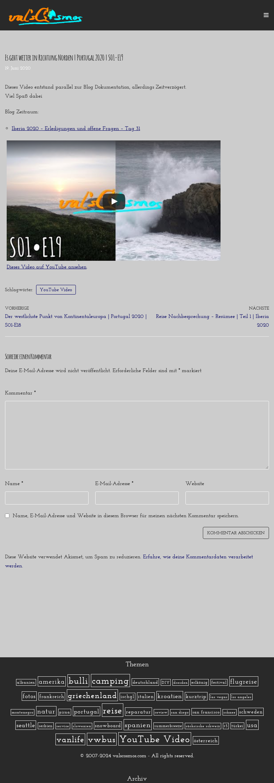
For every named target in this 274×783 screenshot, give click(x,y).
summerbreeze (168, 725)
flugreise (243, 681)
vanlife (70, 739)
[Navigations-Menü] (266, 15)
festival (219, 682)
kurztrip (196, 696)
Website (194, 483)
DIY (166, 682)
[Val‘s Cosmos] (47, 15)
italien (146, 696)
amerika (52, 681)
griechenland (92, 695)
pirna (64, 712)
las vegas (219, 697)
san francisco (206, 711)
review (161, 712)
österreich (206, 740)
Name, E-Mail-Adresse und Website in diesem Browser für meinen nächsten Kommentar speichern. (126, 515)
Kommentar (20, 392)
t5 (226, 726)
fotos (29, 696)
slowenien (82, 726)
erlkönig (199, 682)
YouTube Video (56, 289)
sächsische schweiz (203, 726)
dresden (180, 682)
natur (46, 711)
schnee (230, 712)
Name (14, 483)
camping (110, 680)
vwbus (102, 739)
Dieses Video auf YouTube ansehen (47, 266)
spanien (138, 724)
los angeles (241, 697)
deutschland (145, 682)
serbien (46, 725)
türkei (237, 725)
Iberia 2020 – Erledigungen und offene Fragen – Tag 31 (76, 128)
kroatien (169, 696)
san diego (180, 712)
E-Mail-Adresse (114, 483)
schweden (251, 712)
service (62, 726)
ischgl (127, 696)
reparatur (138, 711)
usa (252, 725)
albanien (26, 682)
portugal (86, 711)
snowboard (108, 725)
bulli (78, 680)
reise (112, 710)
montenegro (22, 712)
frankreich (51, 696)
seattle (25, 725)
